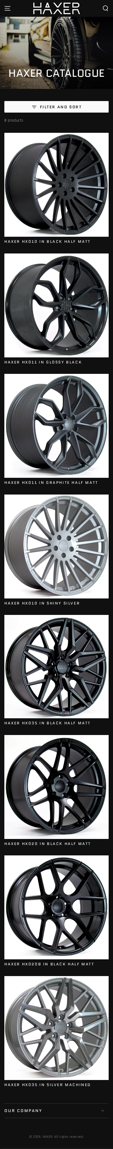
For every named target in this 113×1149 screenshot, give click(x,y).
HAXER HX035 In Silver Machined (47, 1085)
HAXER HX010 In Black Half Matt (47, 241)
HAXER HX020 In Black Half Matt (47, 843)
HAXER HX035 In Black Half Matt (47, 723)
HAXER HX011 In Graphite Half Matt (51, 482)
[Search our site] (105, 8)
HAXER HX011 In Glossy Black (43, 362)
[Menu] (7, 8)
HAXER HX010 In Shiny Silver (42, 603)
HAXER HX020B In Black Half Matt (49, 964)
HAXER (47, 1137)
